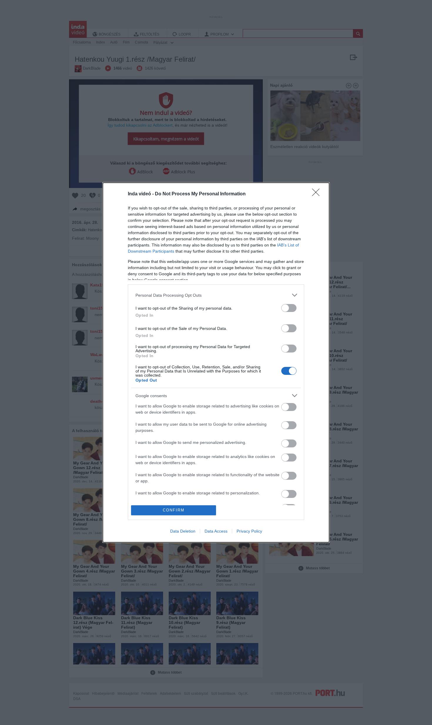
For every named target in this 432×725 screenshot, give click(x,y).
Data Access (216, 531)
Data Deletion (182, 531)
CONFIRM (174, 510)
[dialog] (216, 362)
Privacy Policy (249, 531)
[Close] (317, 194)
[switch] (289, 308)
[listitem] (216, 295)
